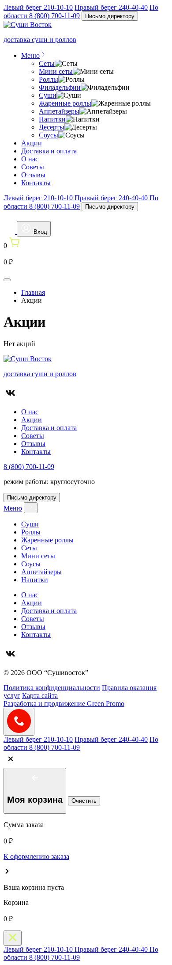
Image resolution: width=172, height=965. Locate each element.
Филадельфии (60, 87)
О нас (29, 159)
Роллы (48, 79)
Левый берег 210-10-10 (38, 7)
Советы (32, 167)
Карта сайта (40, 695)
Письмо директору (110, 16)
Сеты (47, 63)
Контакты (36, 183)
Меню (30, 55)
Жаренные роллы (65, 103)
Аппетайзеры (59, 111)
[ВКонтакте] (11, 396)
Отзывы (33, 175)
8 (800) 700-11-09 (29, 466)
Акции (31, 143)
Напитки (52, 119)
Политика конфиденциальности (52, 687)
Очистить (84, 800)
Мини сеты (56, 71)
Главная (33, 292)
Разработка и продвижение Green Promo (64, 703)
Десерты (51, 127)
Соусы (48, 135)
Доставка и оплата (49, 151)
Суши (47, 95)
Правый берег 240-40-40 (111, 7)
